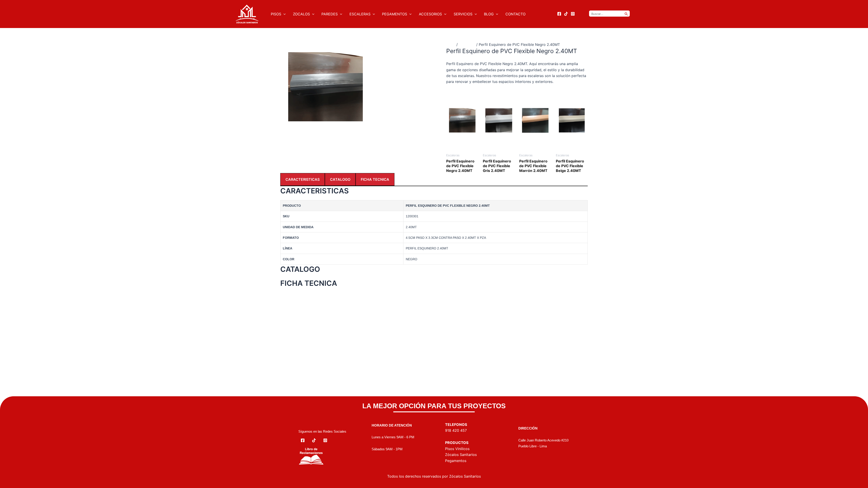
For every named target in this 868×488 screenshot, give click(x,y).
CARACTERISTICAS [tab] (302, 179)
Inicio (450, 44)
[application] (283, 14)
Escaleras (467, 44)
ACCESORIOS (430, 14)
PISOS (276, 14)
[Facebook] (559, 14)
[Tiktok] (566, 14)
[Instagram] (573, 14)
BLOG (489, 14)
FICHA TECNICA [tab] (375, 179)
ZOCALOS (301, 14)
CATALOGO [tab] (340, 179)
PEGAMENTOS (394, 14)
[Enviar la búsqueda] (626, 14)
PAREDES (329, 14)
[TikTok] (314, 440)
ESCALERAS (359, 14)
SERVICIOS (463, 14)
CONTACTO (515, 14)
